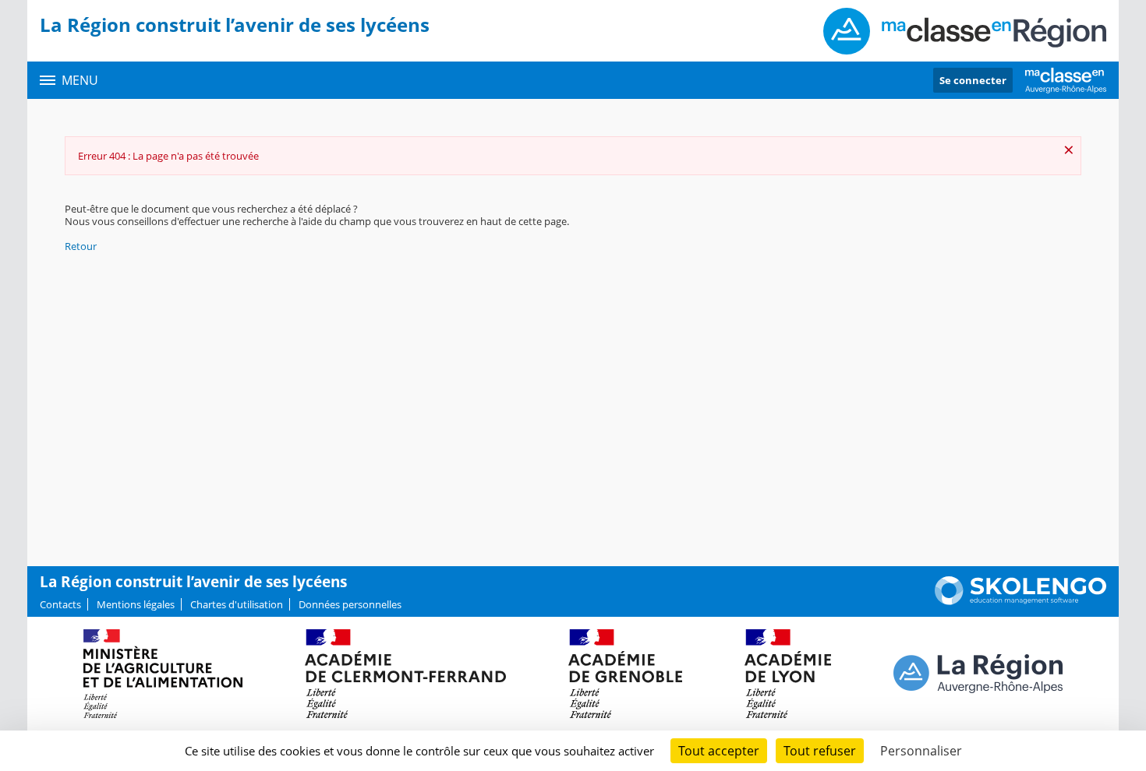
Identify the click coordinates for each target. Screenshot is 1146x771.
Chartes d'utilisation (236, 604)
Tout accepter (718, 750)
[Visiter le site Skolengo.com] (1020, 601)
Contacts (60, 604)
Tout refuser (819, 750)
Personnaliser (921, 750)
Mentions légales (136, 604)
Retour (81, 246)
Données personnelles (350, 604)
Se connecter (972, 80)
